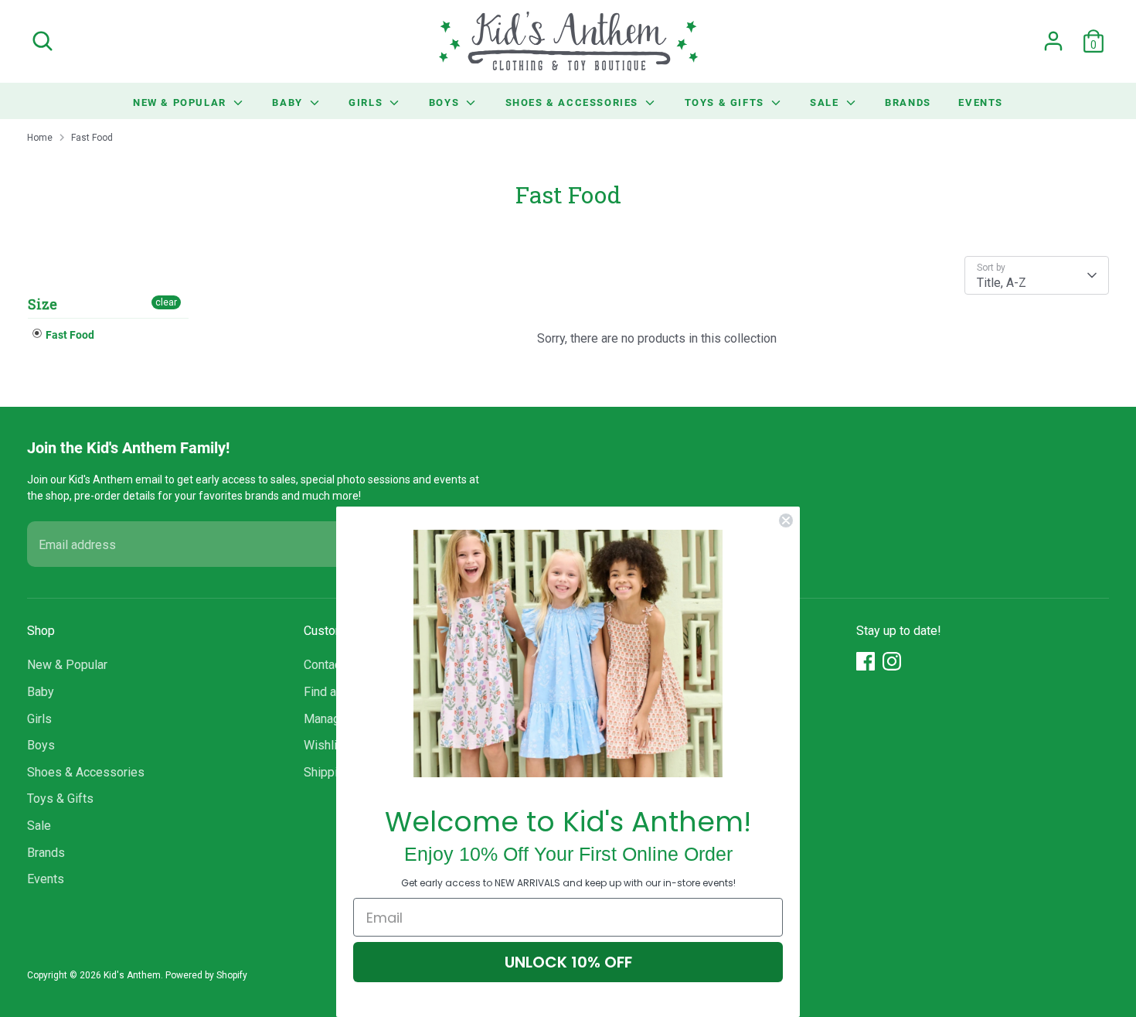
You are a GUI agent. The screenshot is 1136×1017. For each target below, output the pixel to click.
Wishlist (326, 745)
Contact (324, 664)
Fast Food (92, 137)
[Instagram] (892, 661)
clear (166, 302)
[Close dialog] (786, 520)
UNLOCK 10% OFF (568, 962)
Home (40, 137)
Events (980, 102)
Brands (908, 102)
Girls (367, 102)
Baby (289, 102)
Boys (446, 102)
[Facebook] (865, 661)
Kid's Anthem (132, 975)
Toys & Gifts (726, 102)
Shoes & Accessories (573, 102)
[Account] (1053, 41)
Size (42, 304)
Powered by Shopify (206, 975)
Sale (826, 102)
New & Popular (181, 102)
